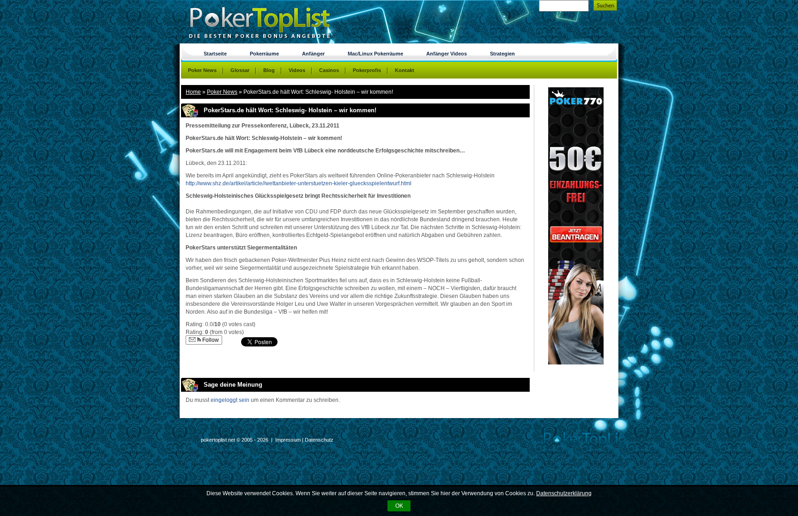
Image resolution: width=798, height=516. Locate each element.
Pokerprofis (367, 70)
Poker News (222, 92)
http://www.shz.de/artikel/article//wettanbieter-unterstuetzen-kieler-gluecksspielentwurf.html (298, 183)
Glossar (239, 70)
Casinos (329, 70)
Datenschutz (319, 440)
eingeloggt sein (230, 400)
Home (193, 92)
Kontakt (404, 70)
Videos (297, 70)
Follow (210, 340)
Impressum (288, 440)
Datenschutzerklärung (564, 493)
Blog (269, 70)
